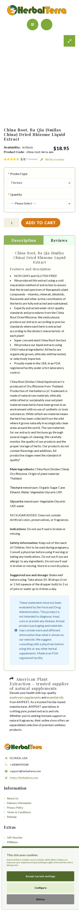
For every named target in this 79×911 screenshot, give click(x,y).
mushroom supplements (25, 697)
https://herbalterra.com (24, 777)
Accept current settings (40, 876)
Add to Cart (41, 222)
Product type (18, 173)
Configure (41, 887)
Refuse (40, 899)
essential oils (55, 697)
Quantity (16, 194)
